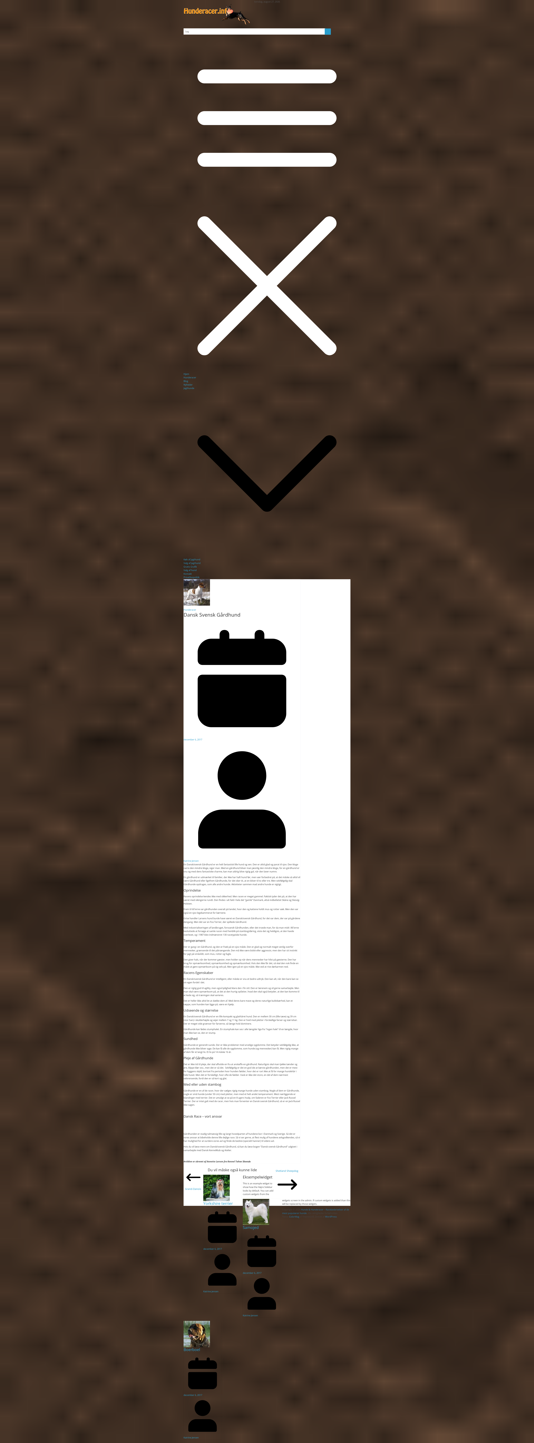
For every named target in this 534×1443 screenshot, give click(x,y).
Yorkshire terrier (218, 1203)
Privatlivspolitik (191, 577)
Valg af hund (190, 570)
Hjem (186, 374)
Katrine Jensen (191, 860)
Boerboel (192, 1349)
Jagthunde (189, 388)
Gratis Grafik (190, 566)
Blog (186, 381)
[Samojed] (256, 1200)
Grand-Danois (193, 1189)
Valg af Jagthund (192, 563)
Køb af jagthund (192, 559)
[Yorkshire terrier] (216, 1176)
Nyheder (188, 384)
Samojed (251, 1227)
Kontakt (188, 573)
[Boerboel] (197, 1322)
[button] (267, 556)
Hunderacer (190, 377)
